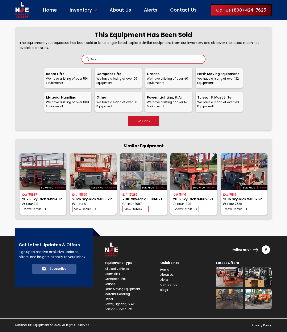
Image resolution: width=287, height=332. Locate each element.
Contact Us (183, 10)
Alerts (150, 10)
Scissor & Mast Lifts (119, 309)
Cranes (110, 284)
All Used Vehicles (117, 269)
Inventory (81, 10)
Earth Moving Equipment (122, 289)
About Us (120, 10)
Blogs (164, 290)
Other (109, 299)
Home (50, 10)
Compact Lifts (115, 279)
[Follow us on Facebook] (266, 249)
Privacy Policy (262, 325)
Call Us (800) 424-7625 (241, 10)
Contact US (168, 285)
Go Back (143, 121)
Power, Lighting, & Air (119, 304)
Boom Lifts (112, 274)
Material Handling (117, 294)
